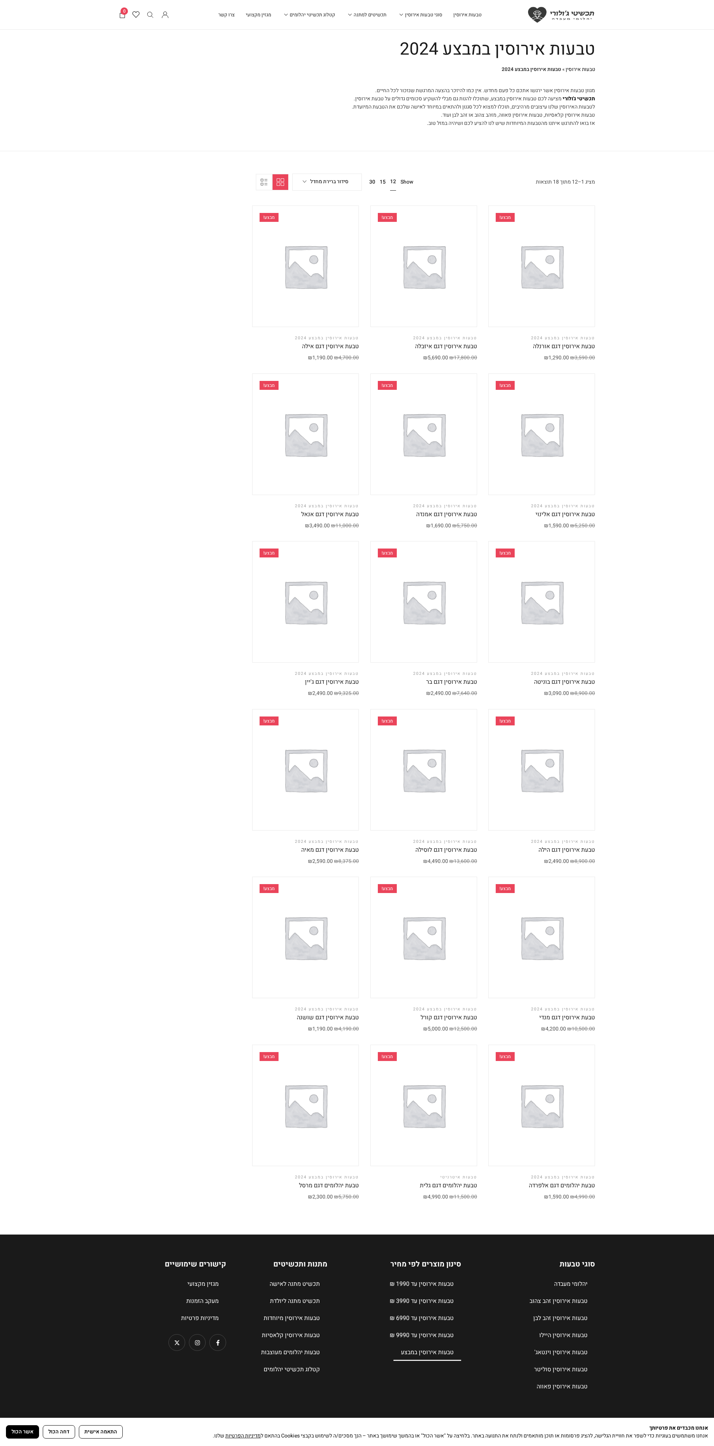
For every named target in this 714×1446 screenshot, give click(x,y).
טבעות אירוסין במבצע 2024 (563, 338)
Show (407, 182)
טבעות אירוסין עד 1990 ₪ (422, 1284)
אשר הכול (22, 1432)
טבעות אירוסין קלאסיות (291, 1335)
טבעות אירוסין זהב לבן (560, 1318)
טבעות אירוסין (580, 69)
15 (383, 182)
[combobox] (327, 182)
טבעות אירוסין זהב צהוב (559, 1301)
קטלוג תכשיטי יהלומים (292, 1369)
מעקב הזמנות (202, 1301)
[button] (522, 313)
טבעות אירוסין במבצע (427, 1352)
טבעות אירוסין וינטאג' (561, 1352)
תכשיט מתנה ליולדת (295, 1301)
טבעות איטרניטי (458, 1177)
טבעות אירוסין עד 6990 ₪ (422, 1318)
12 (393, 181)
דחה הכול (59, 1432)
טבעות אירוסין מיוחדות (292, 1318)
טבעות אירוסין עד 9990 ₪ (422, 1335)
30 (372, 182)
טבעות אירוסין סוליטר (561, 1369)
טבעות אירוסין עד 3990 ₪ (422, 1301)
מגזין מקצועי (203, 1284)
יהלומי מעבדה (571, 1284)
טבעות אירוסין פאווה (562, 1386)
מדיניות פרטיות (200, 1318)
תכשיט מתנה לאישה (295, 1284)
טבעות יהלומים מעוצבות (290, 1352)
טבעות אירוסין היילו (563, 1335)
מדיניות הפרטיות (243, 1436)
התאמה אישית (100, 1432)
